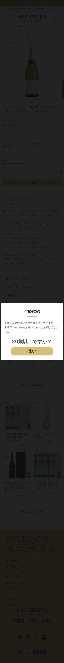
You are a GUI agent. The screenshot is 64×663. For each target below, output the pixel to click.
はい (32, 350)
